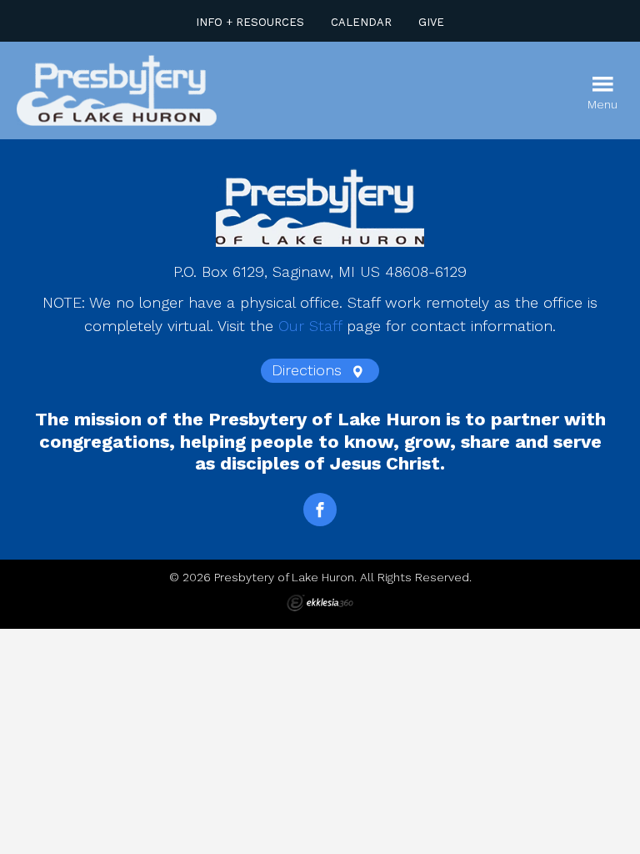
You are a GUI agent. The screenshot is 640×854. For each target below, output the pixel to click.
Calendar (361, 22)
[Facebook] (320, 509)
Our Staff (310, 325)
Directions (309, 370)
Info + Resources (250, 22)
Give (431, 22)
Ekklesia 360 (320, 603)
